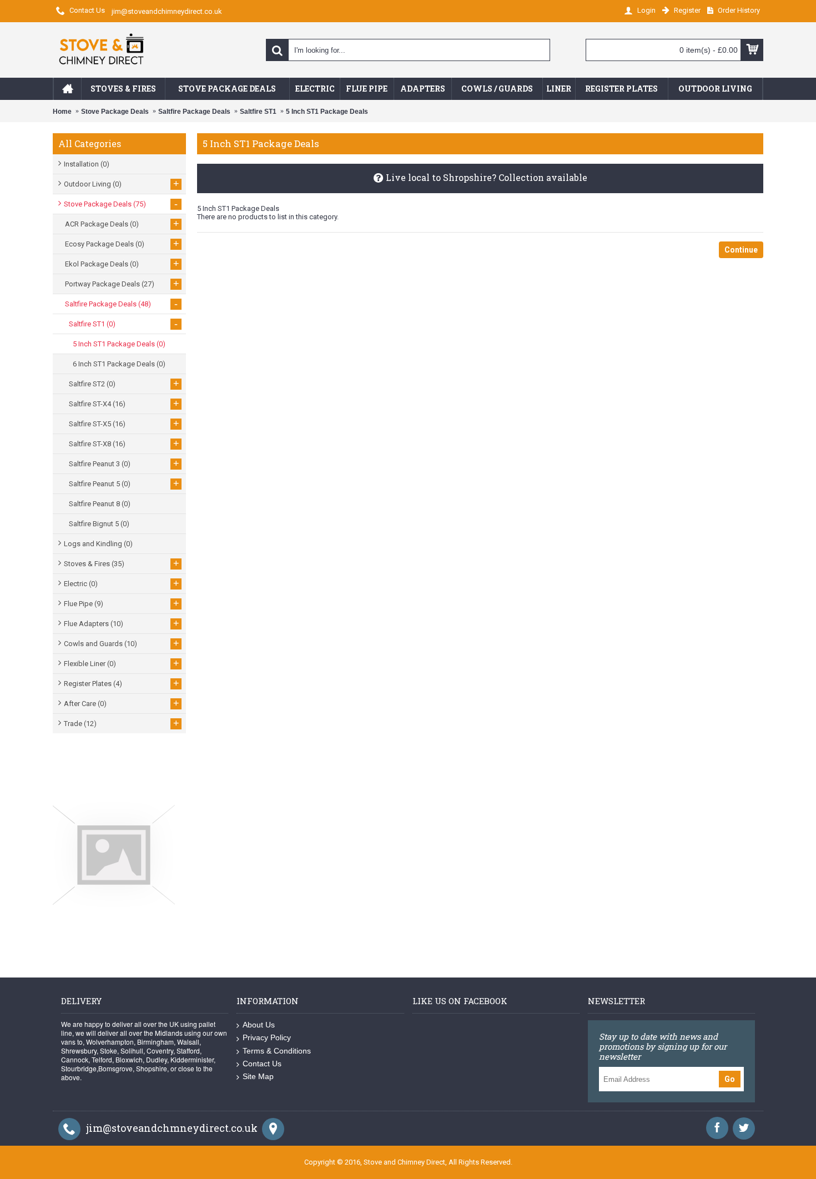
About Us (259, 1024)
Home (62, 111)
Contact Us (262, 1063)
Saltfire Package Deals (194, 111)
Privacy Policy (267, 1037)
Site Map (258, 1076)
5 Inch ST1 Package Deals (327, 111)
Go (729, 1079)
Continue (741, 249)
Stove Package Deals (115, 111)
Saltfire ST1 (258, 111)
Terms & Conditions (277, 1050)
